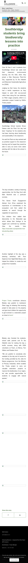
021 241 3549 (11, 547)
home (11, 315)
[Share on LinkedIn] (20, 515)
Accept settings (14, 560)
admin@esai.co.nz (6, 534)
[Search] (21, 3)
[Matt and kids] (14, 21)
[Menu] (25, 3)
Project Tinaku (7, 300)
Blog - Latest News (7, 8)
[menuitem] (21, 3)
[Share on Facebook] (8, 515)
